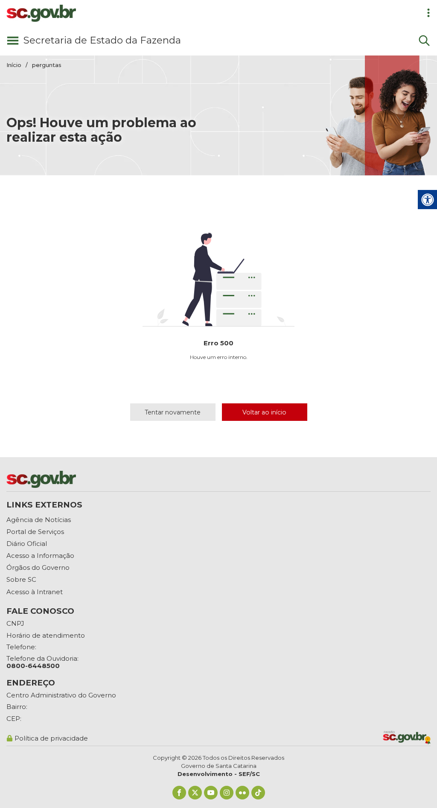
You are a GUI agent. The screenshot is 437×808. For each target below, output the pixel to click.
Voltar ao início (264, 412)
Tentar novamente (173, 412)
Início (13, 64)
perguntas (46, 64)
